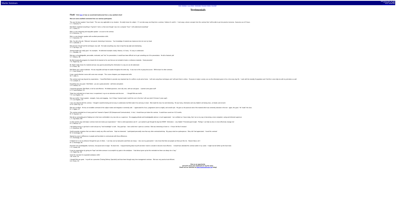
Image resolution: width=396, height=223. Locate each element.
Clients (192, 5)
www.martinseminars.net (204, 167)
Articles (209, 5)
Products (188, 5)
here (81, 15)
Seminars (184, 5)
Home (179, 5)
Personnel (204, 5)
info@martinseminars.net (388, 4)
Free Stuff (213, 5)
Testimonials (198, 5)
